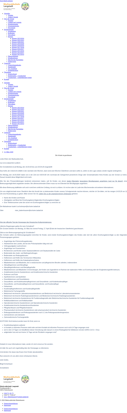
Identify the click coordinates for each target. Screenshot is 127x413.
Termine (10, 15)
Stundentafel (12, 67)
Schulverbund (12, 74)
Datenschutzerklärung (11, 403)
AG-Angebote (12, 69)
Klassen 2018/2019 (18, 45)
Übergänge (7, 72)
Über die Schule (9, 19)
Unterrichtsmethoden (14, 65)
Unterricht (7, 63)
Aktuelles (7, 13)
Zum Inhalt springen (6, 1)
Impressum (7, 405)
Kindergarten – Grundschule (17, 76)
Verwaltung (11, 35)
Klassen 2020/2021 (18, 42)
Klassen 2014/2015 (18, 53)
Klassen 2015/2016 (18, 51)
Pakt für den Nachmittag (15, 60)
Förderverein (12, 61)
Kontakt (6, 79)
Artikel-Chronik (13, 17)
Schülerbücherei (13, 70)
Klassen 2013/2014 (18, 54)
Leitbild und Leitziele (14, 22)
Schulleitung (12, 31)
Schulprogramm (13, 24)
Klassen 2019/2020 (18, 44)
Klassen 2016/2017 (18, 49)
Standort (10, 20)
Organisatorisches (13, 26)
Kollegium (11, 33)
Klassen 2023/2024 (18, 38)
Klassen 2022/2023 (18, 40)
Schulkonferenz (13, 58)
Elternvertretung (13, 56)
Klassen (10, 36)
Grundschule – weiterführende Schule (20, 77)
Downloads (11, 28)
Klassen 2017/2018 (18, 47)
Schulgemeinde (9, 29)
